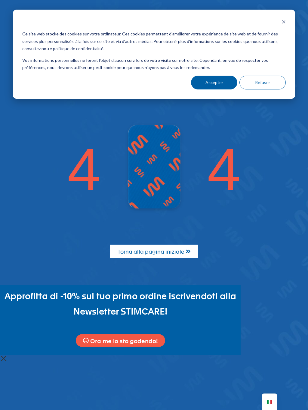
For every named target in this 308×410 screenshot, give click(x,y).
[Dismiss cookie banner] (284, 22)
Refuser (262, 82)
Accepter (214, 82)
